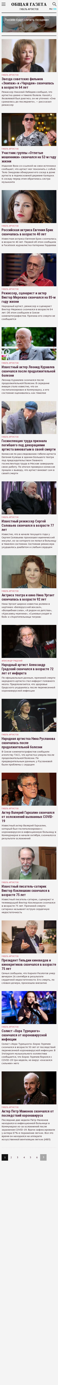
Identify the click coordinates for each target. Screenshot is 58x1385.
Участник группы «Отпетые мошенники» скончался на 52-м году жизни (29, 157)
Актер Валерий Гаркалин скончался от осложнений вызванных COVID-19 (28, 817)
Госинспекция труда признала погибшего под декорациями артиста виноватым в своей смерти (29, 445)
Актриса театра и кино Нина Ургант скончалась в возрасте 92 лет (28, 597)
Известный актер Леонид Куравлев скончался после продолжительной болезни (28, 371)
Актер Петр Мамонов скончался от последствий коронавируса (28, 1113)
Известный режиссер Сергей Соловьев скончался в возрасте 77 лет (28, 525)
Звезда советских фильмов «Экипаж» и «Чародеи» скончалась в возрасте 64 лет (28, 83)
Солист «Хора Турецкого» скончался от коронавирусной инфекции (24, 1035)
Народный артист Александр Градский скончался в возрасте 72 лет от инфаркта (27, 669)
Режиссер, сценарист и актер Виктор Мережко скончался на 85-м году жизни (29, 297)
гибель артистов (10, 75)
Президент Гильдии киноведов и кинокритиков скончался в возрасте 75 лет (29, 964)
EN (55, 8)
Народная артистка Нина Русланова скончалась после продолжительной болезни (28, 743)
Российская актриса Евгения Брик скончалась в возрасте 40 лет (27, 232)
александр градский (12, 661)
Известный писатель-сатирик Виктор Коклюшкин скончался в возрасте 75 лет (26, 890)
